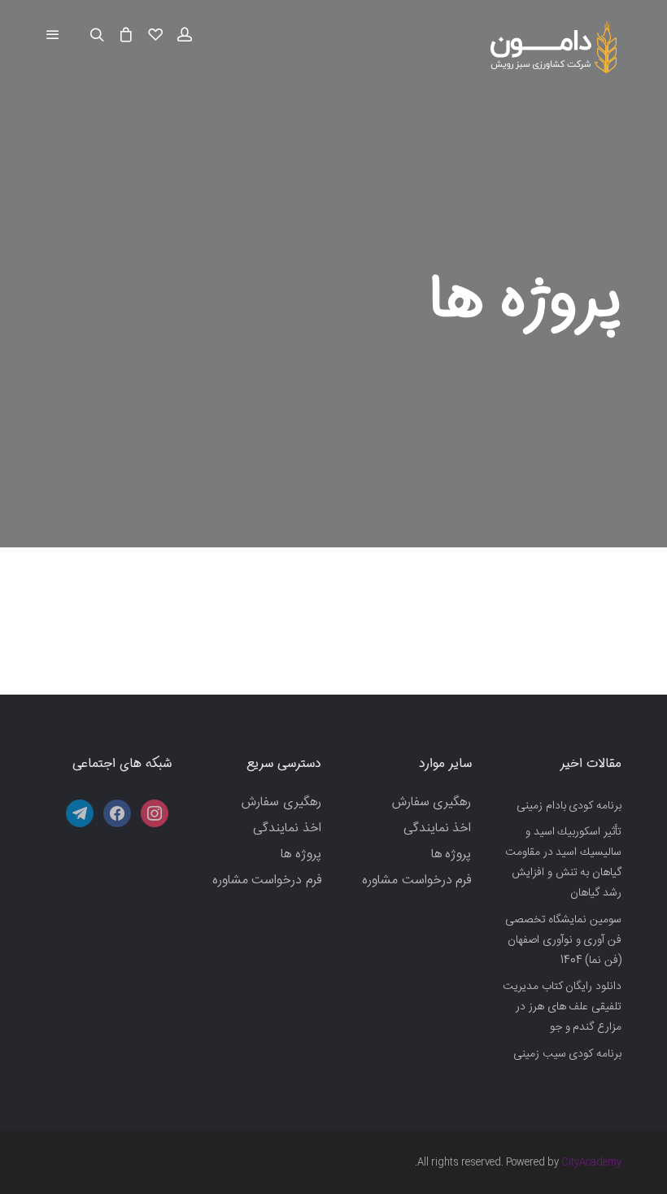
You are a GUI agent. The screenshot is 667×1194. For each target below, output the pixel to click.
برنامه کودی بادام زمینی (569, 806)
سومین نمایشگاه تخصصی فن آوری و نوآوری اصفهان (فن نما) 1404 (563, 940)
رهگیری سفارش (432, 802)
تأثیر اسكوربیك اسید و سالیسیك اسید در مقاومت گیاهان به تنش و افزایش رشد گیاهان (563, 863)
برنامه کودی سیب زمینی (567, 1054)
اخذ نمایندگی (437, 828)
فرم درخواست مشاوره (416, 880)
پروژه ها (451, 854)
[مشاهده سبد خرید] (126, 36)
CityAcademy (591, 1162)
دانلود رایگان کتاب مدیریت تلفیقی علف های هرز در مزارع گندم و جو (562, 1007)
